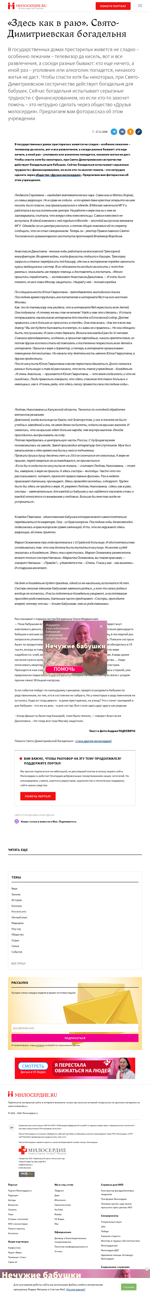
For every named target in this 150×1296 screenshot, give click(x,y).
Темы (10, 1214)
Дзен (57, 1195)
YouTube (59, 1209)
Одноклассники (63, 1204)
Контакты (13, 1233)
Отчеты (58, 1251)
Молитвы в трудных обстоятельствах (120, 1240)
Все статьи (19, 963)
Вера (14, 888)
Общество (18, 934)
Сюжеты (12, 1209)
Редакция (13, 1195)
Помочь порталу (38, 796)
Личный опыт (19, 917)
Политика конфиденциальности (71, 1246)
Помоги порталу (113, 6)
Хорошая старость (110, 1236)
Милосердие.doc (109, 1245)
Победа (105, 1231)
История (17, 900)
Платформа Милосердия (114, 1199)
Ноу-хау (16, 928)
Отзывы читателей (18, 1219)
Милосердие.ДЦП (110, 1250)
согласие (40, 1045)
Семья (15, 946)
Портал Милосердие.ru (20, 1190)
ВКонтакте (60, 1200)
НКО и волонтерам (18, 1223)
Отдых (15, 940)
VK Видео (59, 1219)
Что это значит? (75, 1289)
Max (57, 1223)
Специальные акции (111, 1221)
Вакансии (13, 1204)
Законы (16, 894)
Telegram (59, 1190)
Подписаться (75, 1038)
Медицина (18, 923)
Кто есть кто (19, 911)
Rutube (58, 1214)
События (17, 951)
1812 (103, 1226)
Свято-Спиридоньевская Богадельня (34, 815)
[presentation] (75, 1028)
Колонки (17, 905)
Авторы (12, 1200)
